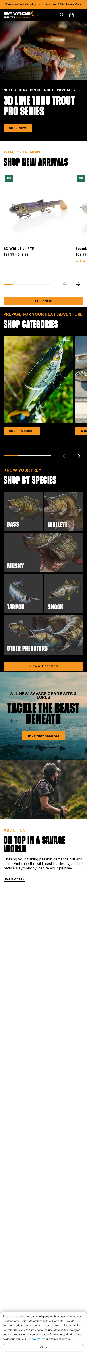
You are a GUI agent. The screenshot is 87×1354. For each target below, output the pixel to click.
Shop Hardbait (21, 431)
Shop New (43, 301)
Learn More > (14, 879)
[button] (78, 284)
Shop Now (17, 128)
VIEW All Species (43, 666)
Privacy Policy (36, 1339)
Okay (43, 1347)
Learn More (74, 4)
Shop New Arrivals (43, 735)
